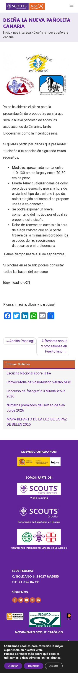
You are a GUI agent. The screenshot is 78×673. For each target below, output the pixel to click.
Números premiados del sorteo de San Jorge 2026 (35, 407)
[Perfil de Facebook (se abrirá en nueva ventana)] (15, 600)
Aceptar (13, 666)
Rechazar (33, 666)
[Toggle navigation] (71, 5)
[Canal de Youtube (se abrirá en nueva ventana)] (26, 600)
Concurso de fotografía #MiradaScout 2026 (35, 393)
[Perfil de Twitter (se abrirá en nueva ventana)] (20, 600)
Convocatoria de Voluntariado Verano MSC (38, 382)
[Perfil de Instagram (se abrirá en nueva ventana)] (32, 600)
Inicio (6, 32)
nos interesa (22, 32)
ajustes (55, 658)
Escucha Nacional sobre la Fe (28, 373)
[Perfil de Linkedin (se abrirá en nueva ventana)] (38, 600)
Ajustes (53, 666)
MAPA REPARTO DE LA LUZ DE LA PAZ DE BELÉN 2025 (36, 422)
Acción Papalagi (21, 341)
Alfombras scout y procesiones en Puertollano (54, 346)
